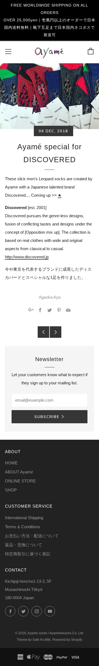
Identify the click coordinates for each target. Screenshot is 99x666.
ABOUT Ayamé (19, 472)
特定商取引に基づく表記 (27, 553)
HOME (11, 463)
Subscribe (46, 417)
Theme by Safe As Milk (34, 640)
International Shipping (24, 517)
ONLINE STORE (20, 481)
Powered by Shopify (67, 640)
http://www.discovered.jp (27, 257)
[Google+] (31, 310)
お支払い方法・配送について (32, 535)
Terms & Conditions (22, 526)
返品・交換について (23, 544)
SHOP (11, 490)
